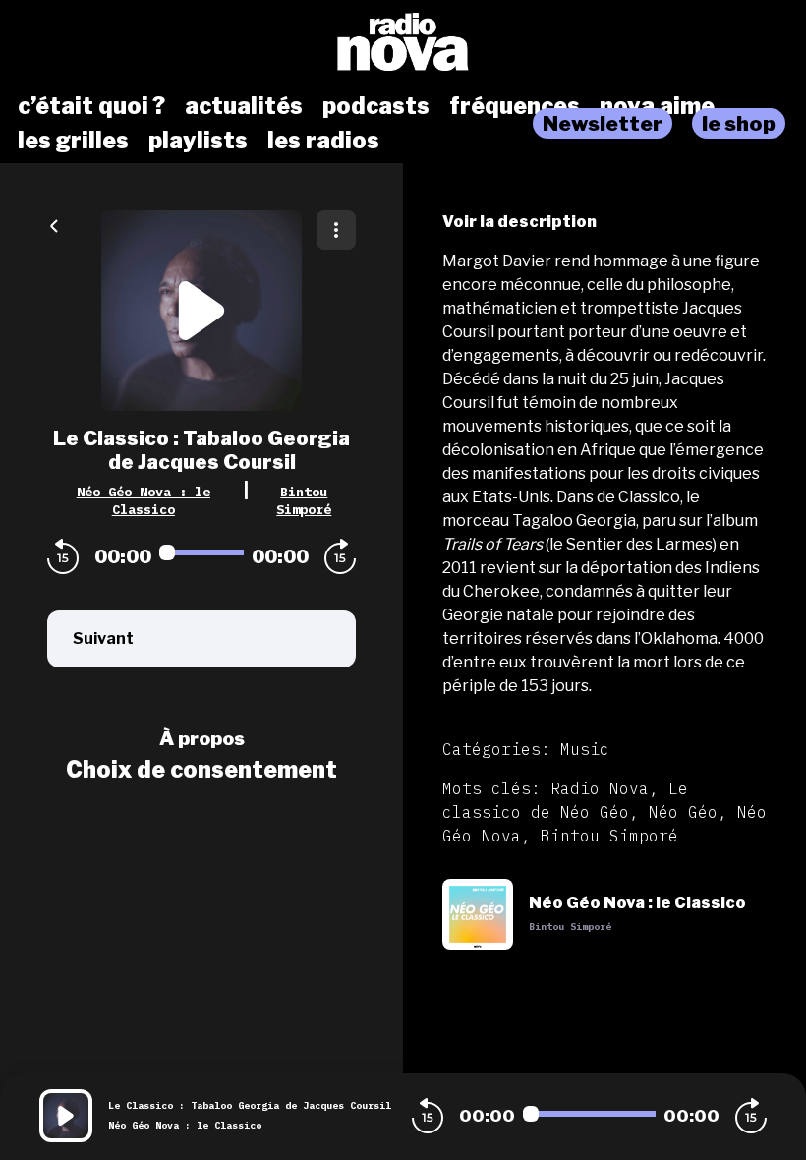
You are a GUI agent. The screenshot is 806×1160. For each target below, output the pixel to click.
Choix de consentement (201, 769)
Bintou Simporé (303, 500)
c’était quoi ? (91, 106)
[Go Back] (54, 224)
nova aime (657, 106)
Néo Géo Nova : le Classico (143, 500)
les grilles (73, 140)
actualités (244, 106)
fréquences (514, 106)
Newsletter (602, 123)
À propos (202, 738)
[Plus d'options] (336, 230)
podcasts (376, 106)
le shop (739, 123)
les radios (323, 140)
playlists (198, 140)
